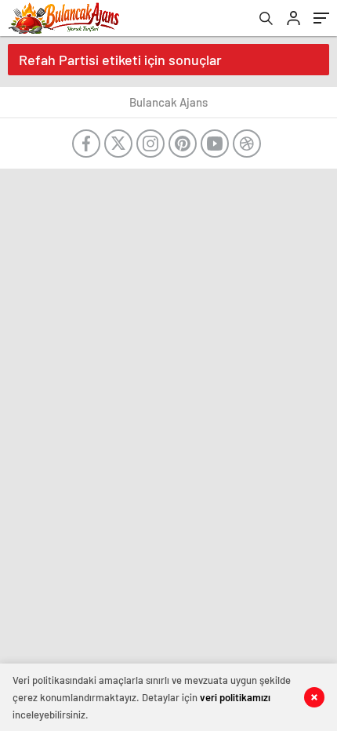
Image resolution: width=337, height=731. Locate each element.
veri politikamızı (235, 697)
